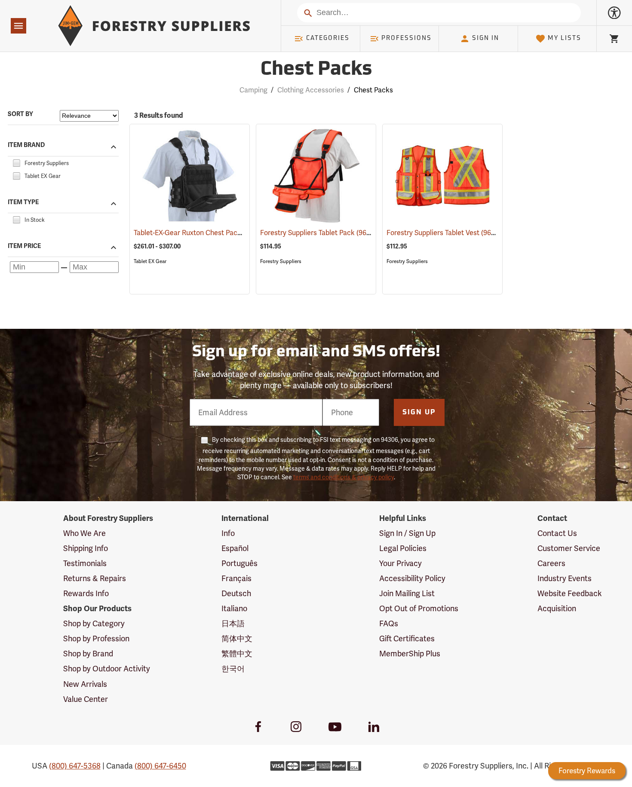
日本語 (233, 623)
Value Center (85, 699)
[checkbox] (16, 162)
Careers (551, 563)
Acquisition (556, 608)
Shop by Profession (96, 638)
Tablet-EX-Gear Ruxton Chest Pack (199, 232)
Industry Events (564, 578)
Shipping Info (85, 548)
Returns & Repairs (94, 578)
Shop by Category (94, 623)
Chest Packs (316, 70)
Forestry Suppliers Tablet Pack (320, 232)
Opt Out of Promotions (418, 608)
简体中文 (236, 638)
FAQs (388, 623)
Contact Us (557, 533)
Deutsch (236, 593)
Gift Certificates (407, 638)
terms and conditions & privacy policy (343, 477)
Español (235, 548)
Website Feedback (569, 593)
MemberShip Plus (409, 653)
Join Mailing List (407, 593)
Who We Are (84, 533)
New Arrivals (85, 684)
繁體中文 (236, 653)
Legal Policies (402, 548)
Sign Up (419, 412)
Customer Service (568, 548)
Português (239, 563)
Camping (253, 90)
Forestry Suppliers (280, 261)
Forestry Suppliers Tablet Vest (445, 232)
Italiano (234, 608)
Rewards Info (86, 593)
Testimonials (85, 563)
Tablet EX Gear (150, 261)
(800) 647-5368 (75, 766)
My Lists (564, 38)
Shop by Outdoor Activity (106, 669)
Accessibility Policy (412, 578)
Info (228, 533)
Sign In (485, 38)
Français (236, 578)
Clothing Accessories (310, 90)
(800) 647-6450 (160, 766)
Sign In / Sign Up (407, 533)
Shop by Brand (88, 653)
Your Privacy (400, 563)
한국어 (233, 669)
